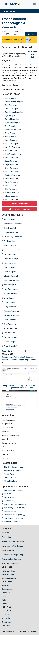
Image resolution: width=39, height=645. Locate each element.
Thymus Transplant (12, 193)
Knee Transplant (11, 151)
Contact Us (6, 593)
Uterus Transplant (11, 196)
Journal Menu (8, 11)
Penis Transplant (11, 179)
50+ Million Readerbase (20, 209)
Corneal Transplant (12, 109)
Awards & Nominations (19, 203)
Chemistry (5, 533)
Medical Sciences (8, 550)
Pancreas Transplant (12, 172)
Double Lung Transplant (14, 112)
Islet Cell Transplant (12, 147)
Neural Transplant (11, 158)
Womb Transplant (11, 200)
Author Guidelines (8, 571)
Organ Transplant (11, 165)
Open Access (7, 589)
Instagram (7, 622)
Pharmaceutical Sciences (11, 559)
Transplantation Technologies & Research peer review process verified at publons (18, 387)
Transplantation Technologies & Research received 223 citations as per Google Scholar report (19, 359)
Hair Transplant (10, 137)
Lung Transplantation (13, 154)
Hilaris (34, 631)
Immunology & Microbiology (12, 546)
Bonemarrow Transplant (14, 102)
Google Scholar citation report (14, 351)
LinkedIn (6, 618)
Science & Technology (10, 563)
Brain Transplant (11, 105)
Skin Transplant (11, 189)
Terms (4, 596)
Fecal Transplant (11, 133)
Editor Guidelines (8, 574)
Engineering (6, 537)
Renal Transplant (11, 182)
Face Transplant (11, 126)
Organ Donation (11, 161)
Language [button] (30, 34)
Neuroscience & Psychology (12, 555)
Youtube (7, 625)
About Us (5, 585)
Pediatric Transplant (12, 175)
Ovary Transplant (11, 168)
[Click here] (12, 4)
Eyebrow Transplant (12, 123)
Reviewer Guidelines (9, 578)
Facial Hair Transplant (13, 130)
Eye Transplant (10, 116)
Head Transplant (11, 140)
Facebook (7, 611)
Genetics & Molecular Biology (13, 542)
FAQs (4, 600)
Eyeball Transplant (12, 119)
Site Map (5, 604)
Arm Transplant (10, 98)
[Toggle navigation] (33, 4)
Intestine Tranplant (12, 144)
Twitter (6, 615)
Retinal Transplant (12, 186)
